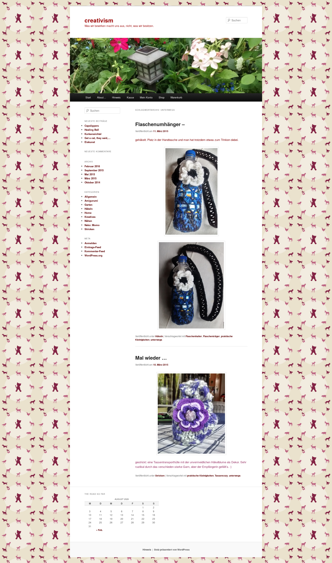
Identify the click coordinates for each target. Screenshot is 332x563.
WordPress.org (93, 255)
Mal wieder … (151, 357)
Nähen (88, 221)
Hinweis (116, 97)
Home (88, 213)
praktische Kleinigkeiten (200, 475)
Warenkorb (176, 97)
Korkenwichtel (93, 134)
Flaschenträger (211, 336)
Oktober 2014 (92, 182)
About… (101, 97)
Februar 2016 (92, 166)
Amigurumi (91, 200)
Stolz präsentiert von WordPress (172, 549)
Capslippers (92, 125)
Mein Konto (146, 97)
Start (88, 97)
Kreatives (90, 217)
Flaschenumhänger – (160, 124)
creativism (99, 20)
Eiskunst (90, 142)
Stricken (159, 475)
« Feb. (99, 530)
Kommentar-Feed (95, 251)
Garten (88, 204)
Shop (161, 97)
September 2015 (94, 170)
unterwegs (156, 339)
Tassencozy (221, 475)
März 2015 (90, 178)
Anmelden (91, 243)
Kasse (130, 97)
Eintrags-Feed (93, 247)
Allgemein (91, 196)
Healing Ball (92, 129)
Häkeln (159, 336)
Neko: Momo (92, 225)
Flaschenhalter (194, 336)
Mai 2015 (90, 174)
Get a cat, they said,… (97, 138)
